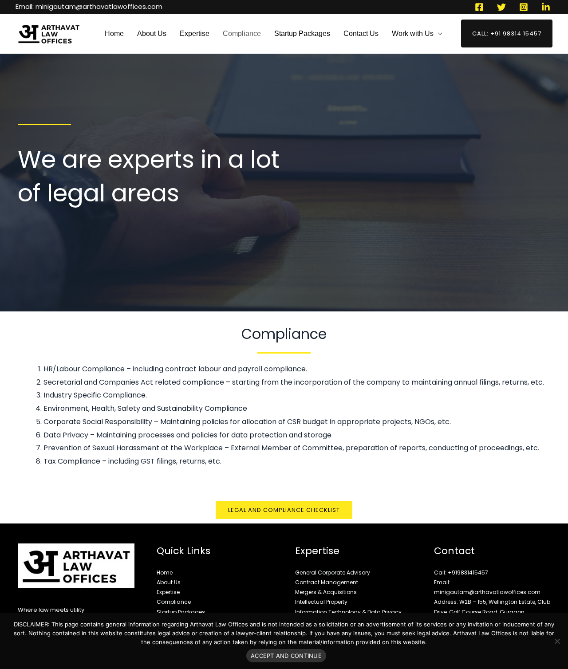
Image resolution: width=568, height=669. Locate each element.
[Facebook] (479, 7)
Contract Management (326, 582)
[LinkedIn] (545, 7)
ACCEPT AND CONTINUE (286, 655)
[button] (506, 33)
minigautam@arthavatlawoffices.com (99, 6)
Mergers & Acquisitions (326, 592)
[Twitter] (501, 7)
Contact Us (361, 33)
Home (114, 33)
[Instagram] (523, 7)
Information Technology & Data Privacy (348, 612)
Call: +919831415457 (461, 572)
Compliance (242, 33)
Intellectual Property (321, 602)
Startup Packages (302, 33)
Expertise (194, 33)
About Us (151, 33)
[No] (556, 641)
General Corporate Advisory (332, 572)
